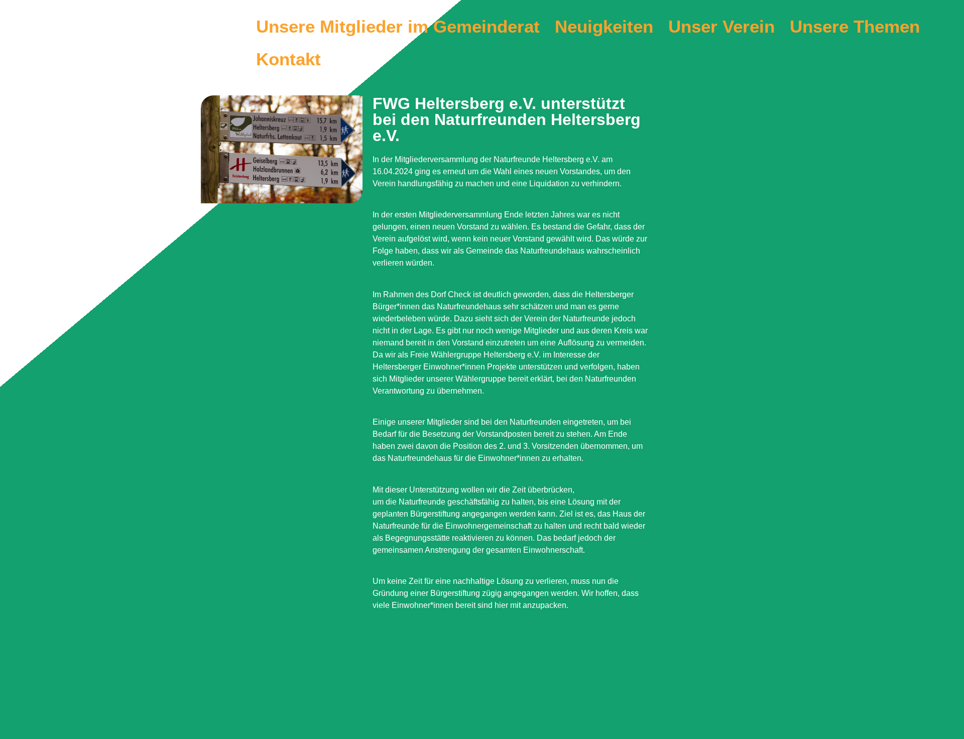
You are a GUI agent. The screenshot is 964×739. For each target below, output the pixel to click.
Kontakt (288, 59)
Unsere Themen (855, 26)
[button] (857, 26)
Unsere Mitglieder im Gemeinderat (398, 26)
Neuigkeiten (604, 26)
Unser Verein (721, 26)
